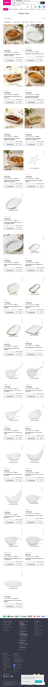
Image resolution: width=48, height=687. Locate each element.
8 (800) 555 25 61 (19, 0)
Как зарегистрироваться (8, 622)
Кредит (35, 627)
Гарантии (36, 624)
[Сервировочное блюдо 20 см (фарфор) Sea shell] (34, 160)
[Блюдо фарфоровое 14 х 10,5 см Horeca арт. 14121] (13, 454)
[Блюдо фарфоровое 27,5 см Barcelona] (34, 327)
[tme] (9, 676)
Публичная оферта (6, 666)
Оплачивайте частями (38, 633)
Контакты (36, 622)
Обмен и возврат (6, 630)
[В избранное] (22, 26)
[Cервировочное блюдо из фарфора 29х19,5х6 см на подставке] (34, 118)
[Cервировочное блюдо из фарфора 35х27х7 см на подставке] (13, 160)
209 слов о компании (7, 655)
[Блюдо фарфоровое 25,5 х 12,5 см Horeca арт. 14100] (34, 454)
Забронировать (10, 60)
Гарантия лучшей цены (38, 630)
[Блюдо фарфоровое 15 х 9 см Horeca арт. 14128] (13, 412)
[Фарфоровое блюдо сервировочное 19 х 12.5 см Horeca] (13, 538)
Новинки (21, 9)
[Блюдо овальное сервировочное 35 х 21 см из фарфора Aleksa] (13, 202)
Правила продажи (6, 662)
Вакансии (5, 668)
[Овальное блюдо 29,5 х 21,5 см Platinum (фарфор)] (13, 580)
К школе (6, 9)
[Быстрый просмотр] (22, 30)
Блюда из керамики (16, 22)
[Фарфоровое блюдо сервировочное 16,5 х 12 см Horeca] (34, 538)
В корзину (20, 60)
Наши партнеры (37, 635)
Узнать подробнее (26, 681)
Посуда (26, 9)
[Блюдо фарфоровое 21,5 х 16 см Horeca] (34, 495)
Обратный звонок (18, 660)
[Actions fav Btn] (31, 7)
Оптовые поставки (6, 659)
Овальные (32, 22)
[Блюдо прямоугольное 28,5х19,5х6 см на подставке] (13, 76)
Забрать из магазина (16, 5)
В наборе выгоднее (13, 9)
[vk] (4, 676)
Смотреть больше (22, 649)
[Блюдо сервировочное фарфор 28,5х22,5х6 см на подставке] (34, 76)
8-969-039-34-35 (23, 647)
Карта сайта (16, 671)
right (44, 9)
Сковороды (32, 9)
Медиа (4, 669)
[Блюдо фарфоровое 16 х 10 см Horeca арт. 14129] (34, 370)
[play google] (29, 685)
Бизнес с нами (6, 661)
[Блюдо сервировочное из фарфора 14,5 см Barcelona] (34, 244)
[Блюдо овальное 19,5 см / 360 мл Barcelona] (34, 286)
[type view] (42, 18)
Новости (4, 656)
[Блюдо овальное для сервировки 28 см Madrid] (13, 244)
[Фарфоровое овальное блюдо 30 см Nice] (34, 34)
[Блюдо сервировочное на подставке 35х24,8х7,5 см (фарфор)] (13, 118)
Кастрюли (38, 9)
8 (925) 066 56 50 (17, 658)
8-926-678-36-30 (23, 631)
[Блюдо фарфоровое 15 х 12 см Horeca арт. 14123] (34, 412)
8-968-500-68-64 (23, 640)
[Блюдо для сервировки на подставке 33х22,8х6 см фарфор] (13, 34)
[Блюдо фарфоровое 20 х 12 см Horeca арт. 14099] (13, 496)
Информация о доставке (7, 627)
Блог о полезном (6, 658)
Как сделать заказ (6, 624)
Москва (13, 0)
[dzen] (12, 676)
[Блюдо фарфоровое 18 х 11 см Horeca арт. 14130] (13, 370)
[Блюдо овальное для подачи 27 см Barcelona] (13, 328)
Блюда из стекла (25, 22)
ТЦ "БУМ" (21, 642)
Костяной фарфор (7, 22)
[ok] (7, 676)
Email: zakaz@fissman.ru (18, 662)
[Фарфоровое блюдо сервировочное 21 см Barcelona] (13, 286)
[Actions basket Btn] (35, 7)
